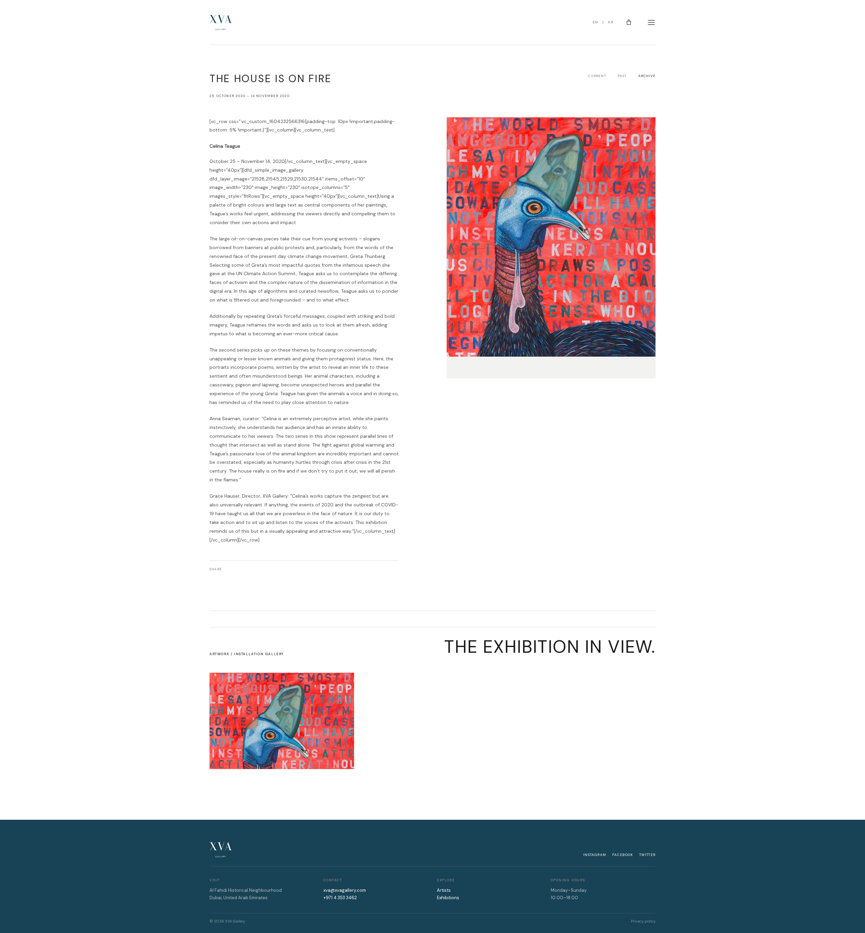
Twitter (647, 855)
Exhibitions (448, 898)
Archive (647, 76)
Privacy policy (643, 921)
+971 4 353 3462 (340, 898)
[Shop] (628, 22)
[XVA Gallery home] (220, 22)
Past (622, 76)
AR (610, 22)
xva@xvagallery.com (344, 890)
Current (597, 76)
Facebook (622, 855)
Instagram (594, 855)
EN (595, 22)
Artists (444, 890)
